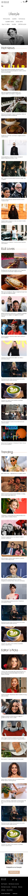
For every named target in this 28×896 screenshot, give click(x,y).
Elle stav (20, 887)
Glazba (14, 24)
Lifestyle (3, 890)
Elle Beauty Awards (14, 884)
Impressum (15, 893)
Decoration (10, 890)
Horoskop (14, 887)
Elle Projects (4, 884)
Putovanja (22, 19)
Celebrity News (9, 21)
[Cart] (26, 2)
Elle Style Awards (5, 887)
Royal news (19, 21)
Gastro (14, 19)
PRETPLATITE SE (14, 872)
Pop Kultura (6, 19)
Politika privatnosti (5, 893)
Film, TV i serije (6, 24)
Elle (2, 6)
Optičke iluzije (22, 24)
